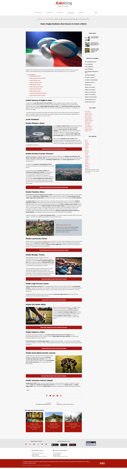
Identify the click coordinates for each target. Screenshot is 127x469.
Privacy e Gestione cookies (62, 461)
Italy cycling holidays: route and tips (73, 426)
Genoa (33, 288)
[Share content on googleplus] (54, 396)
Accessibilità (71, 461)
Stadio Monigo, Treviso (35, 84)
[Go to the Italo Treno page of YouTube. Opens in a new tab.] (42, 444)
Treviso (86, 157)
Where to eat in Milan (90, 89)
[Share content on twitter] (50, 396)
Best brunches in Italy (90, 99)
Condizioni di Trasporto (38, 461)
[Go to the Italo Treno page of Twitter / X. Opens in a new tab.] (38, 444)
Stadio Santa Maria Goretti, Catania (38, 93)
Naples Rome (88, 113)
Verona (86, 160)
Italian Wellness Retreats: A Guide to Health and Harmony (34, 427)
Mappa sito (46, 461)
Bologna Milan (88, 119)
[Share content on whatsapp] (61, 396)
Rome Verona (88, 127)
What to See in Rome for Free (63, 224)
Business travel (38, 12)
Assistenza (25, 461)
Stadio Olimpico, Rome (35, 76)
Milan (86, 140)
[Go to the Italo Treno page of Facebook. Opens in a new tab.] (26, 444)
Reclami (30, 461)
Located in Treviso (47, 259)
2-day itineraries (89, 66)
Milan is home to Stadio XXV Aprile (62, 307)
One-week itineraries (90, 75)
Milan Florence (88, 117)
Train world (60, 12)
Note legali (52, 461)
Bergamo (87, 166)
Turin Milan (87, 125)
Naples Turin (88, 130)
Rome (86, 141)
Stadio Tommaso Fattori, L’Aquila (37, 95)
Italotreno (81, 12)
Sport (27, 390)
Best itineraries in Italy (90, 61)
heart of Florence (37, 156)
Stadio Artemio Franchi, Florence (38, 78)
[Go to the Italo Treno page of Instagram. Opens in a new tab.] (30, 444)
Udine (86, 155)
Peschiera (87, 163)
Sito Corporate (78, 461)
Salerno (87, 150)
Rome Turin (87, 123)
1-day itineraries (89, 64)
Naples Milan (88, 122)
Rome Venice (88, 116)
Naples (86, 147)
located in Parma (46, 241)
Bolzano (87, 152)
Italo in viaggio (85, 461)
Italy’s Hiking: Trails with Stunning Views (54, 426)
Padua (86, 162)
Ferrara (87, 168)
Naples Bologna (89, 129)
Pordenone (87, 156)
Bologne (87, 143)
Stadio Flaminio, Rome (35, 80)
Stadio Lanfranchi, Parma (36, 82)
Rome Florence (88, 114)
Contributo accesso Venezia (29, 463)
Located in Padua (30, 334)
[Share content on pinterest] (57, 396)
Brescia (87, 165)
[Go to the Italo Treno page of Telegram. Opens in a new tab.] (46, 444)
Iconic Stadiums (31, 74)
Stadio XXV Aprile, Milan (35, 88)
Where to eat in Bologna (91, 97)
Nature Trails (88, 84)
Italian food (50, 12)
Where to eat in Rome (90, 87)
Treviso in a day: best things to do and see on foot (95, 43)
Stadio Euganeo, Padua (35, 91)
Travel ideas (71, 12)
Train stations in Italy (90, 101)
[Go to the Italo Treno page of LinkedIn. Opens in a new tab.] (34, 444)
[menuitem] (81, 12)
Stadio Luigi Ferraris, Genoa (36, 86)
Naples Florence (89, 120)
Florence (87, 144)
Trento (86, 153)
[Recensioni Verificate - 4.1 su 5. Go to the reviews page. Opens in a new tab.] (91, 443)
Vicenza (87, 159)
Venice (86, 146)
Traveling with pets (90, 82)
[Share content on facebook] (46, 396)
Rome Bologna (88, 126)
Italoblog (41, 19)
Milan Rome (88, 111)
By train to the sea (89, 77)
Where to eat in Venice (90, 94)
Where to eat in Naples (90, 92)
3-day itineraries (89, 69)
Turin (86, 149)
